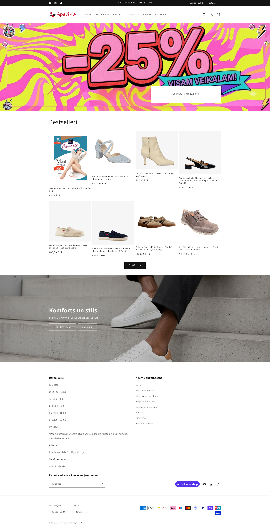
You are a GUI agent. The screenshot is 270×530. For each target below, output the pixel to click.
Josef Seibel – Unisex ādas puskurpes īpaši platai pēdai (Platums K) (198, 248)
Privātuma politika (145, 390)
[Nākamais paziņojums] (168, 3)
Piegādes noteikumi (146, 401)
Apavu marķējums (145, 423)
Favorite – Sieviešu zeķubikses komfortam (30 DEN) (70, 189)
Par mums (141, 417)
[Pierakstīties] (101, 484)
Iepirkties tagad (62, 326)
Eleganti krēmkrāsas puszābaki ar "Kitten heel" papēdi (154, 174)
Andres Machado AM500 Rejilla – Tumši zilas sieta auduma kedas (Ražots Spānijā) (112, 249)
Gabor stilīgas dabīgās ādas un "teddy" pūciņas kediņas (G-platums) (154, 248)
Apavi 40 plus (60, 523)
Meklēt (139, 384)
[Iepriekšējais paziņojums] (101, 3)
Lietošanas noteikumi (147, 407)
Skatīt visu (135, 265)
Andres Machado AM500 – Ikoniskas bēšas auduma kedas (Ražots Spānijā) (68, 246)
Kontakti (140, 412)
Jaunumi (87, 326)
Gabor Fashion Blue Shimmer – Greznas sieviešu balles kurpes (110, 177)
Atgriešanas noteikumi (147, 396)
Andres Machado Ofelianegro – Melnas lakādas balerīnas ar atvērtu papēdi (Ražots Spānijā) (199, 181)
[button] (102, 14)
